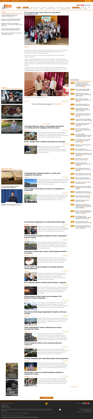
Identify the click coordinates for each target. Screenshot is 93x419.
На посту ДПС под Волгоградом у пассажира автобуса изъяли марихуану (83, 140)
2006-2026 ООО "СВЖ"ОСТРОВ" (7, 403)
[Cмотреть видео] (84, 86)
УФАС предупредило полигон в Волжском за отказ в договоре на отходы (83, 169)
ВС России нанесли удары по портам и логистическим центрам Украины (83, 130)
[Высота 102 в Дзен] (83, 5)
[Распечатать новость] (68, 12)
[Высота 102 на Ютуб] (81, 5)
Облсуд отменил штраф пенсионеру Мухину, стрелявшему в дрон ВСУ (11, 34)
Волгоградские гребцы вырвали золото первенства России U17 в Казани (83, 115)
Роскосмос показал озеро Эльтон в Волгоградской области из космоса (83, 124)
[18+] (91, 5)
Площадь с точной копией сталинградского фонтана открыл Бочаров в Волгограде (11, 20)
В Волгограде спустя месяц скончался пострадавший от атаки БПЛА (83, 100)
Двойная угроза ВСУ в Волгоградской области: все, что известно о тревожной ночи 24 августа (11, 24)
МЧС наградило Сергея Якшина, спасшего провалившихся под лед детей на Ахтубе (83, 227)
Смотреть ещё (46, 397)
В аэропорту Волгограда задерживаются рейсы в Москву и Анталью (83, 164)
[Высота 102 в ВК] (77, 5)
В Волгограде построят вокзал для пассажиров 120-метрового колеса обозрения (83, 154)
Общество (26, 130)
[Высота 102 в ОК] (79, 5)
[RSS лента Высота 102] (88, 403)
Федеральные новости (7, 168)
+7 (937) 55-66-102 (56, 104)
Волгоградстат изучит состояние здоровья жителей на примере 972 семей (83, 187)
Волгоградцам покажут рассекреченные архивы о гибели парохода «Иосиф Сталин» (83, 217)
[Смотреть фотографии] (83, 86)
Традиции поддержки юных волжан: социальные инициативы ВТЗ (9, 16)
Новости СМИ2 (46, 123)
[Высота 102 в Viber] (87, 5)
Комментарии (65, 101)
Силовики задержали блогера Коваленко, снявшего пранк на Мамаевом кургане (11, 29)
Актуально (4, 87)
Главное (3, 12)
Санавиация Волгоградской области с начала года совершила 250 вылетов (83, 94)
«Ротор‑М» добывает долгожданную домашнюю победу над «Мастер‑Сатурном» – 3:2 (83, 135)
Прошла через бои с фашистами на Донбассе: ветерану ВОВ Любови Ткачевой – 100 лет (83, 212)
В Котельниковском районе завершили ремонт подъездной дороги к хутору (82, 109)
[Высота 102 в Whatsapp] (89, 5)
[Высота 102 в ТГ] (85, 5)
